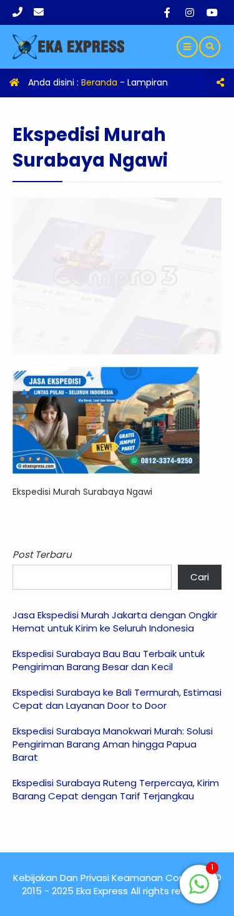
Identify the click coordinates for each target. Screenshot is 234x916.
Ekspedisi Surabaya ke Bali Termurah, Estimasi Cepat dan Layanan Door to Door (117, 699)
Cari (199, 576)
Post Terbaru (42, 554)
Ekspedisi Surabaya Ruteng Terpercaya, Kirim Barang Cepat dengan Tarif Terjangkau (115, 789)
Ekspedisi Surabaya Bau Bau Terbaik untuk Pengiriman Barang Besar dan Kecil (108, 660)
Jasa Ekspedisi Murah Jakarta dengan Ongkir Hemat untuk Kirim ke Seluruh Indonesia (114, 621)
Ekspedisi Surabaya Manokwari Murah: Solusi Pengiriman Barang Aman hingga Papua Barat (112, 744)
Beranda (99, 82)
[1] (199, 891)
